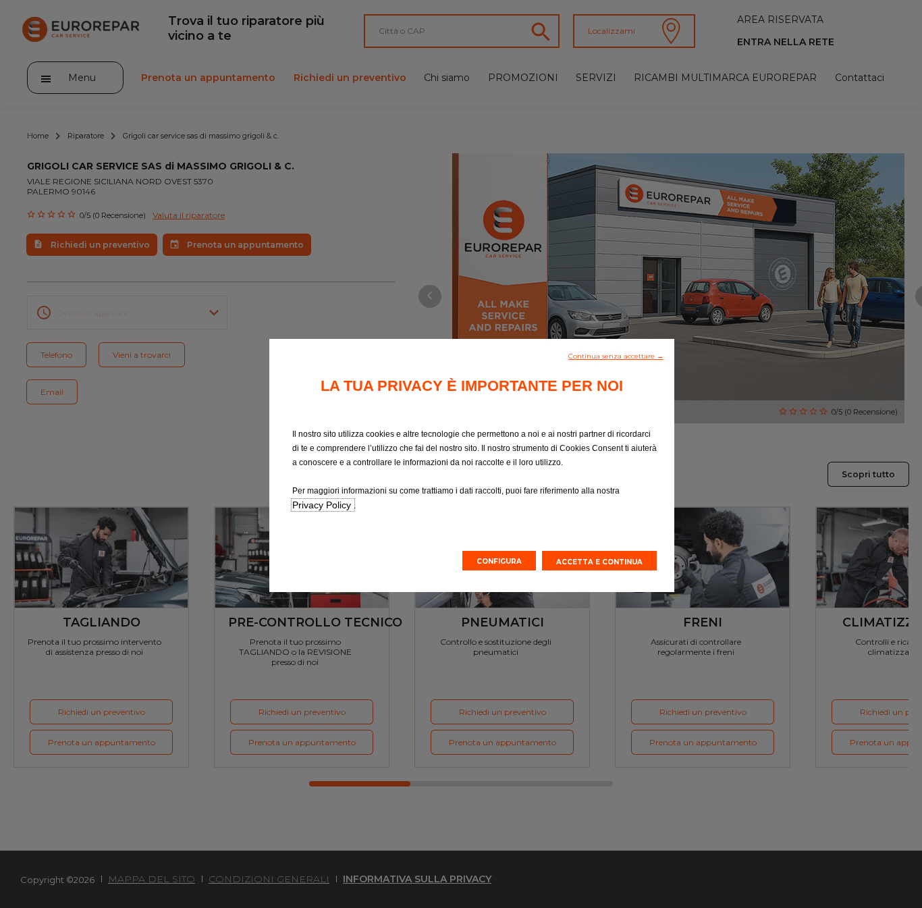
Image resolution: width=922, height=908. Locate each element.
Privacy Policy (323, 505)
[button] (615, 355)
